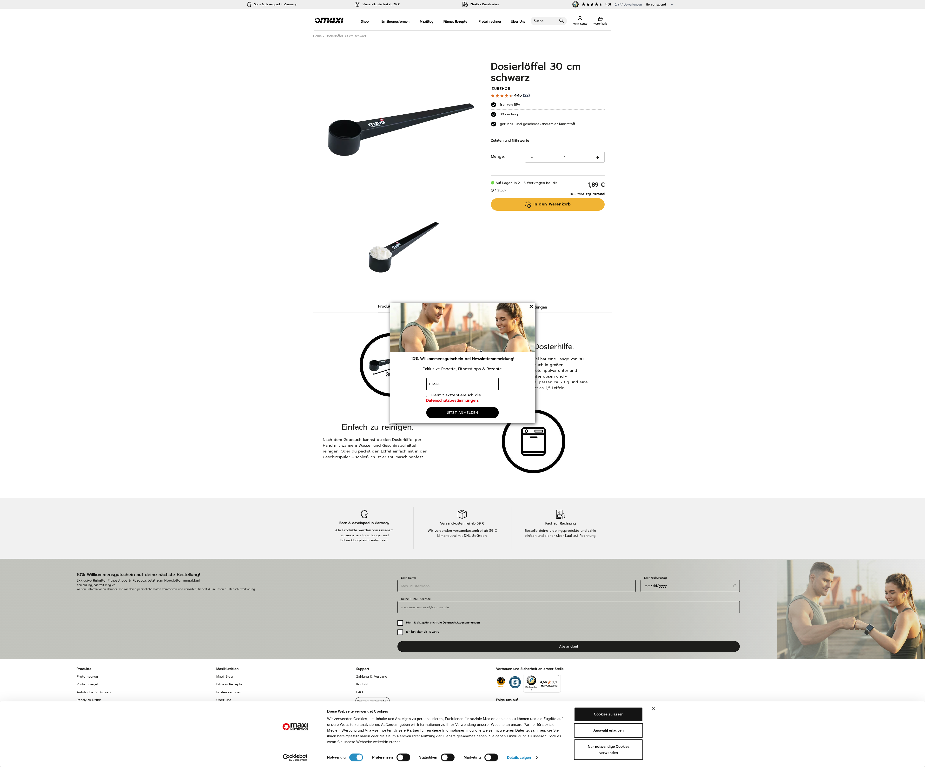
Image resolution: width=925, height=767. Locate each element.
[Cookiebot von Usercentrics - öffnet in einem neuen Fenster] (295, 757)
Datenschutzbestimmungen (452, 400)
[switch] (403, 758)
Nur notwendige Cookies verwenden (608, 749)
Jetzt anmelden (462, 412)
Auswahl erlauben (608, 730)
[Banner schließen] (653, 708)
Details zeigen (519, 757)
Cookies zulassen (608, 714)
